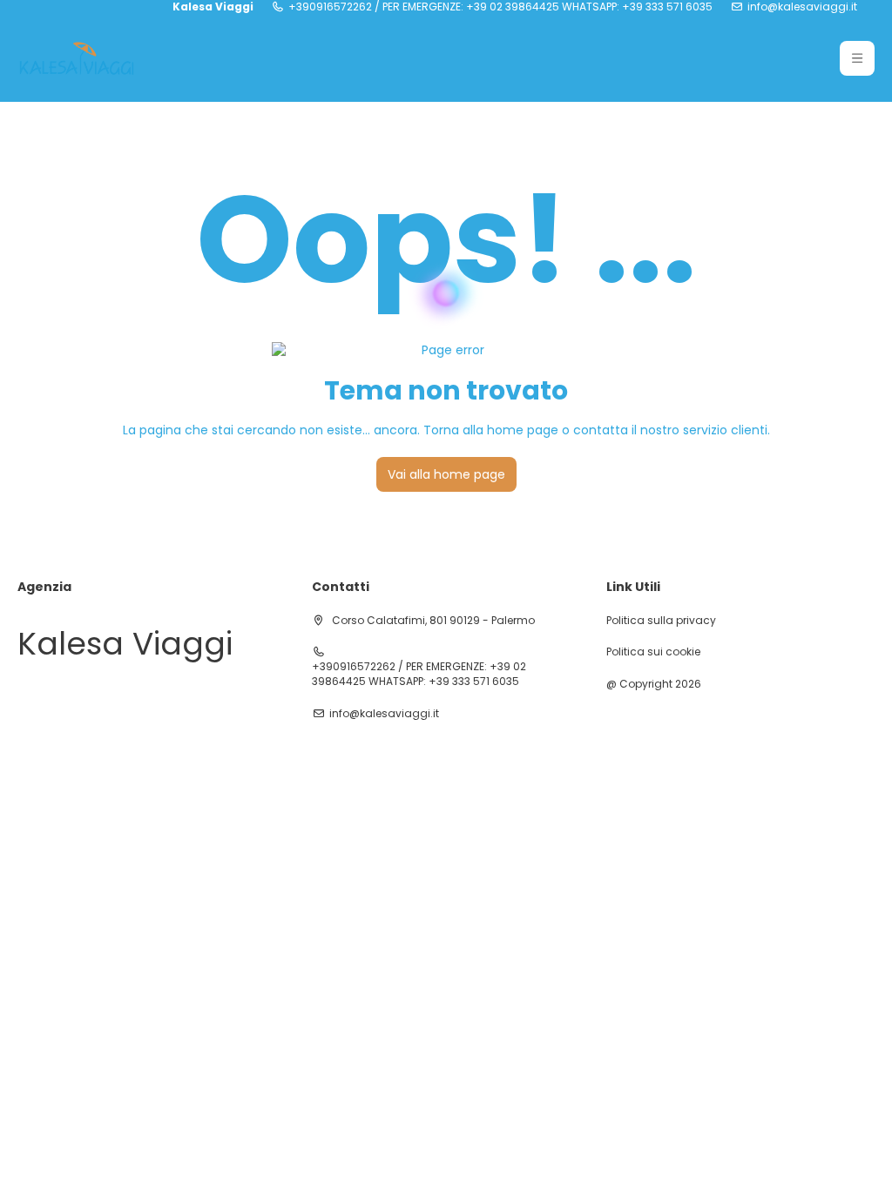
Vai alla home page (446, 474)
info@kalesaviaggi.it (802, 7)
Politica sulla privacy (661, 621)
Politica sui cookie (653, 652)
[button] (857, 58)
